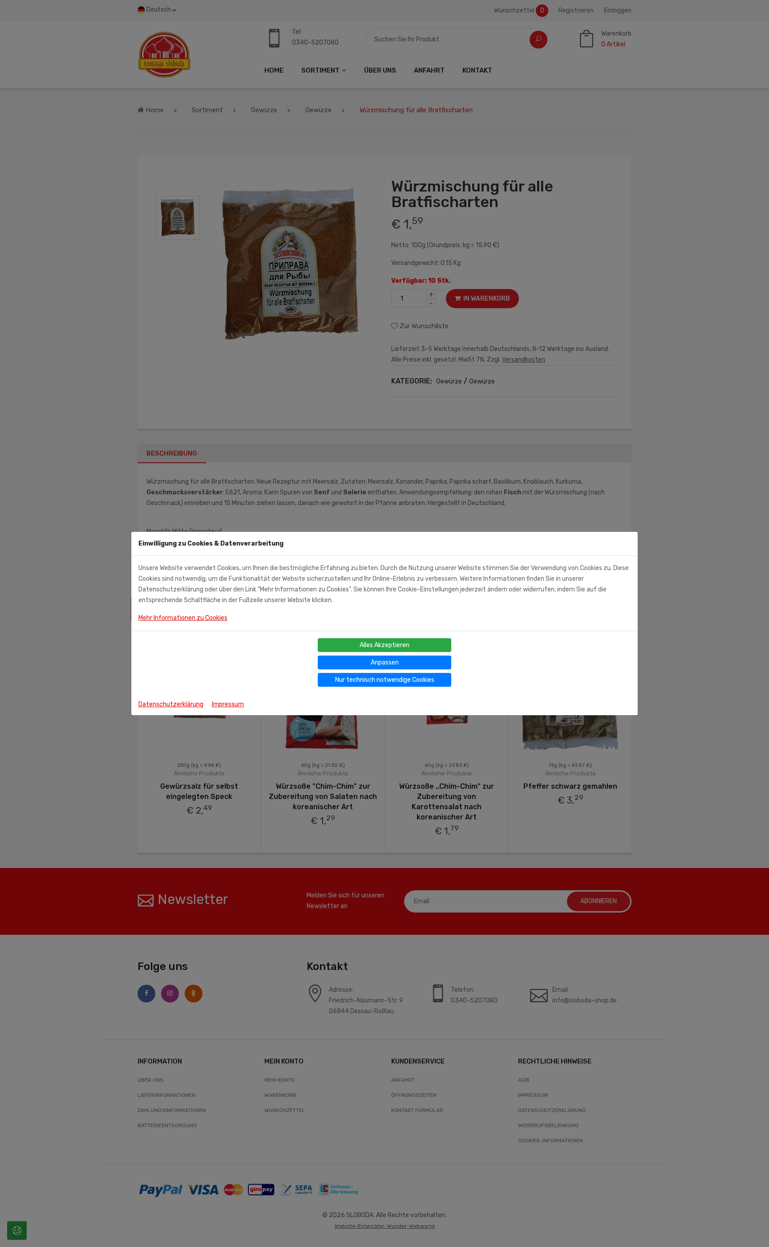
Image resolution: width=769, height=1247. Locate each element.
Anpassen (385, 662)
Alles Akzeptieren (384, 645)
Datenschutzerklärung (170, 704)
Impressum (228, 704)
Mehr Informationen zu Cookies (182, 618)
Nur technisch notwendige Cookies (384, 680)
